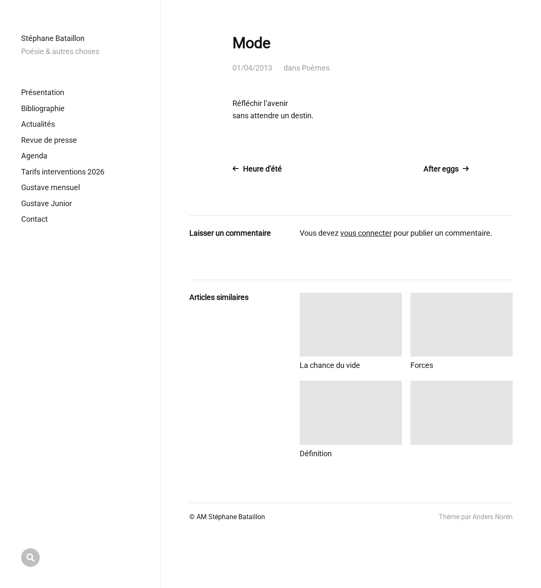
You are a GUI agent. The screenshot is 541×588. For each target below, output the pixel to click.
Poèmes (316, 67)
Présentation (42, 92)
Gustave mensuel (50, 187)
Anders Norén (493, 517)
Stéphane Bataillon (53, 38)
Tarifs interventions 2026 (62, 171)
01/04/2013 (252, 67)
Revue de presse (49, 140)
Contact (34, 219)
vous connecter (366, 233)
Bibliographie (43, 108)
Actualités (38, 124)
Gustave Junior (46, 203)
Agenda (34, 155)
